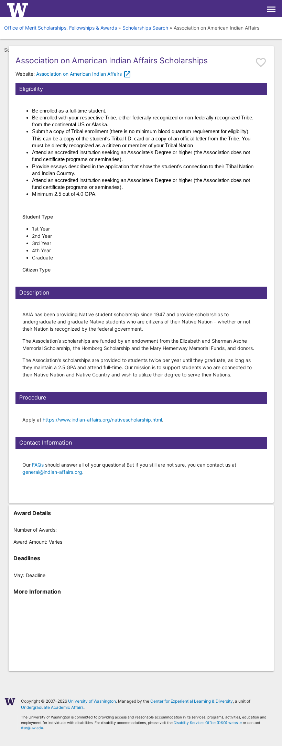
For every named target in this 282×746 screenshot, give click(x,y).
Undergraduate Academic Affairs (52, 707)
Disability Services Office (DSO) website (208, 723)
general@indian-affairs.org (52, 472)
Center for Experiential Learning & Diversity (191, 701)
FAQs (38, 465)
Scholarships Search (145, 28)
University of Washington (92, 701)
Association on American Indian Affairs (83, 74)
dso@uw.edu (32, 728)
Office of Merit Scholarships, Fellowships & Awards (60, 28)
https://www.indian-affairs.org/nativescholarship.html (102, 420)
